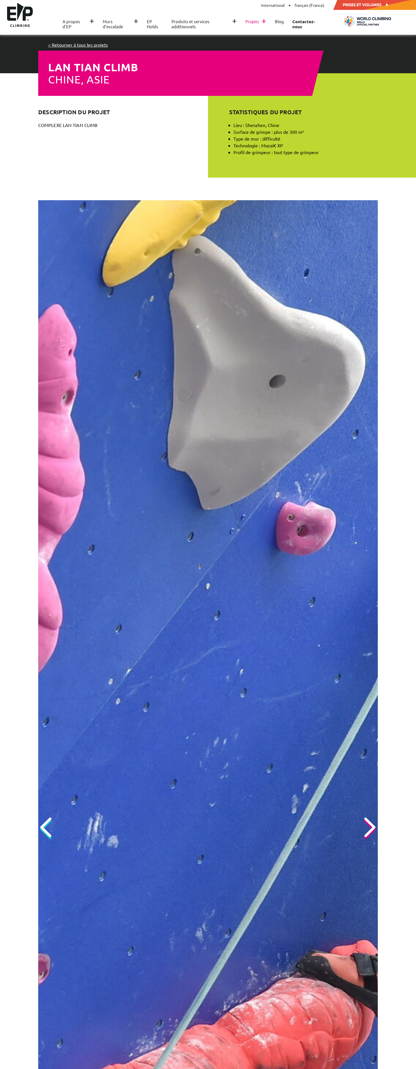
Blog (279, 21)
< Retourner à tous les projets (78, 44)
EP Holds (152, 24)
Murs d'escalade (120, 24)
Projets (255, 21)
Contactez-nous (303, 24)
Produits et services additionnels (204, 24)
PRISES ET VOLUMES (362, 4)
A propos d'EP (79, 24)
